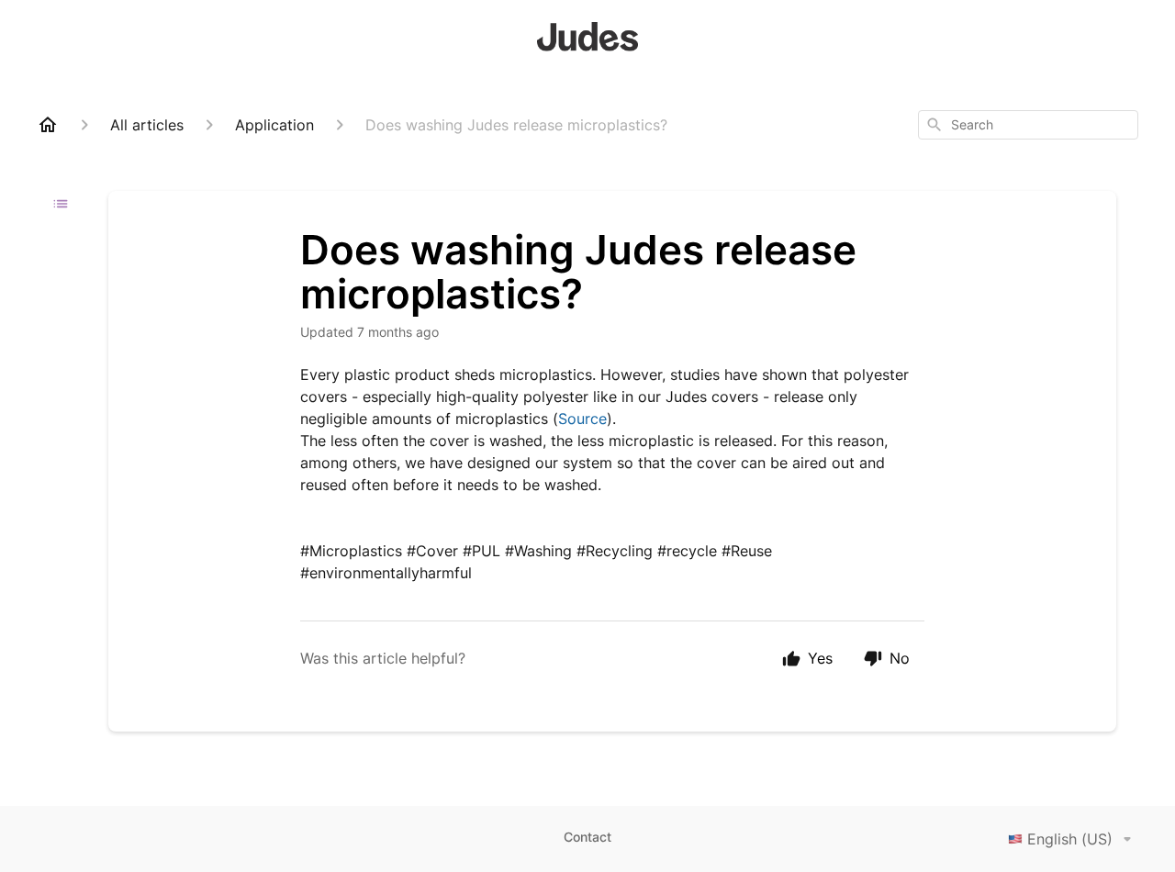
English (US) (1070, 839)
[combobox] (1028, 125)
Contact (587, 836)
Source (582, 418)
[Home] (48, 125)
